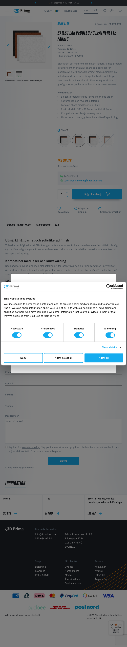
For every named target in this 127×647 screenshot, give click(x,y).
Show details (109, 347)
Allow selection (63, 357)
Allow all (104, 357)
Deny (23, 357)
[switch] (48, 335)
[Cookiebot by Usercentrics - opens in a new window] (108, 286)
